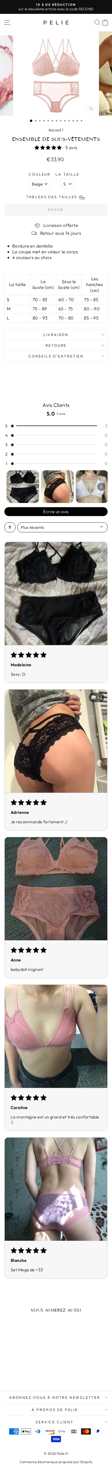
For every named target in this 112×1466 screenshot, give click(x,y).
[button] (49, 147)
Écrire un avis (56, 511)
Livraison (56, 334)
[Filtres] (9, 527)
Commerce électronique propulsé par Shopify (56, 1462)
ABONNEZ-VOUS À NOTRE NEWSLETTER (54, 1397)
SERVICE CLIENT (54, 1422)
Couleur (40, 174)
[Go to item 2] (57, 486)
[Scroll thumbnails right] (101, 487)
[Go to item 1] (23, 486)
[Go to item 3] (92, 486)
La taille (67, 174)
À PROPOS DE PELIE (55, 1409)
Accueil (54, 129)
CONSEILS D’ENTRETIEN (56, 356)
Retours (56, 345)
